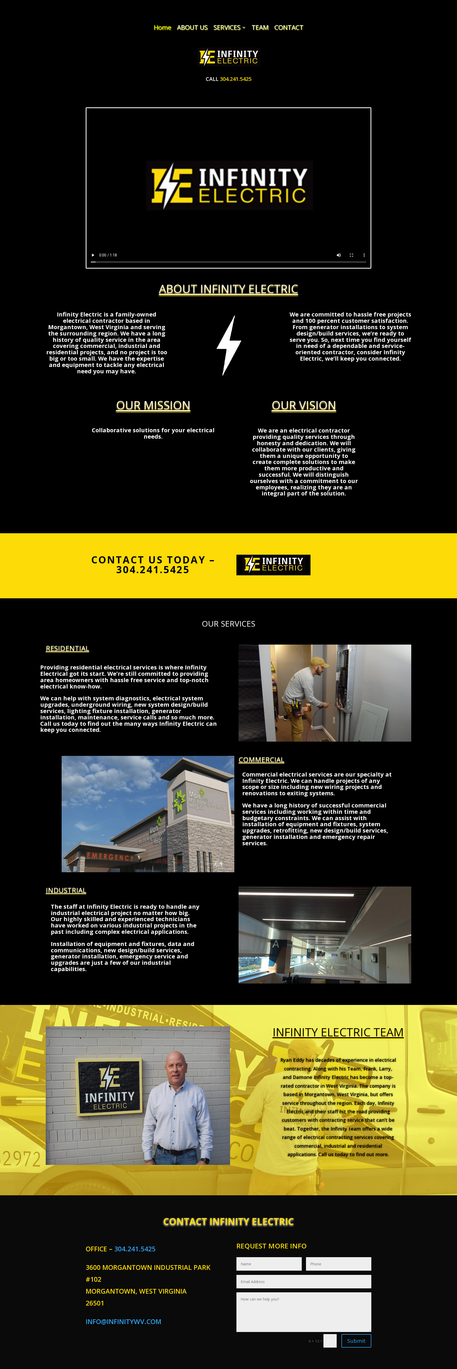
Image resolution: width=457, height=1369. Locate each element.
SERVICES (226, 27)
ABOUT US (192, 27)
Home (162, 27)
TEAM (260, 27)
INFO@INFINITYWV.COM (123, 1321)
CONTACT (288, 27)
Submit (356, 1340)
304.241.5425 (236, 78)
